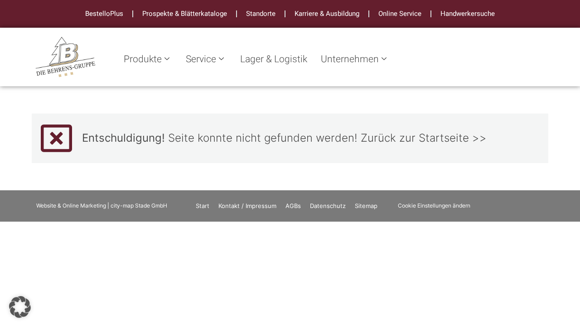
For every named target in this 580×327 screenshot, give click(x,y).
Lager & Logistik (273, 59)
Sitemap (366, 205)
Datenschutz (328, 205)
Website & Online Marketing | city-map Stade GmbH (101, 205)
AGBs (293, 205)
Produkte (143, 59)
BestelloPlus (104, 14)
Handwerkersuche (467, 14)
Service (201, 59)
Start (202, 205)
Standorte (261, 14)
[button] (20, 307)
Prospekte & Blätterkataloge (184, 14)
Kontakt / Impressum (247, 205)
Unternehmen (350, 59)
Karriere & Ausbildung (327, 14)
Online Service (399, 14)
